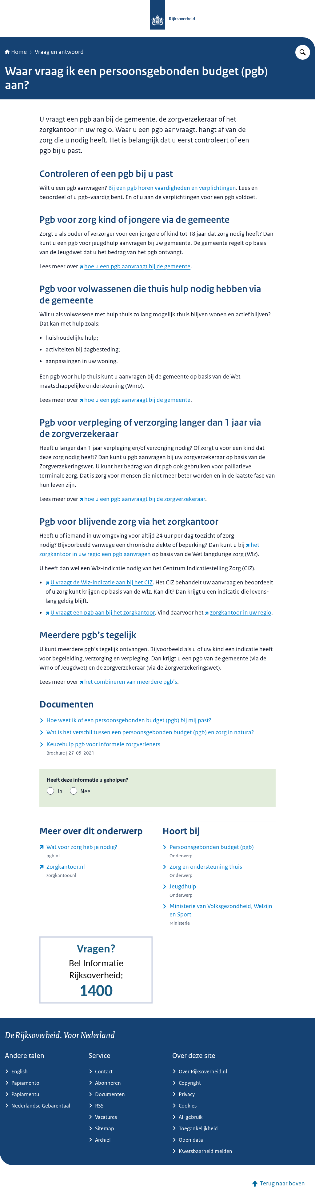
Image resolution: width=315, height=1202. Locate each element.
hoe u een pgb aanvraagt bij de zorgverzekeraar (144, 499)
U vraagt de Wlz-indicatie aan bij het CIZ (101, 582)
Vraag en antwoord (59, 52)
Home (19, 52)
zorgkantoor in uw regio (240, 612)
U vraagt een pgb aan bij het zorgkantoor (102, 612)
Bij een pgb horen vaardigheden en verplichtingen (172, 188)
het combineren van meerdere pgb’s (130, 682)
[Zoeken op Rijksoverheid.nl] (302, 52)
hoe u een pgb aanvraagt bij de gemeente (137, 266)
